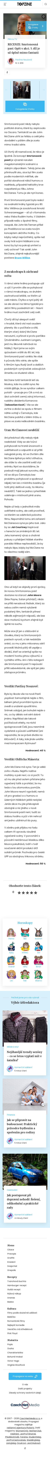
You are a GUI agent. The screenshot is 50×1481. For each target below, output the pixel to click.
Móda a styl (12, 1046)
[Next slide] (41, 90)
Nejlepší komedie (15, 1325)
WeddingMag (33, 1440)
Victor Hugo (13, 1360)
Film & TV (12, 39)
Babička (11, 1316)
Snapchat (12, 1266)
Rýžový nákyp (14, 1293)
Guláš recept (14, 1289)
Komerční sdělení (23, 1067)
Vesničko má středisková (19, 1329)
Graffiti (10, 1257)
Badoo (10, 1301)
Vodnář (11, 966)
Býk (25, 938)
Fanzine (24, 1436)
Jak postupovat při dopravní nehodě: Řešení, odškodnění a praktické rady (23, 1201)
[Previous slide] (8, 90)
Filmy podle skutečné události (22, 1312)
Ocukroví (21, 1443)
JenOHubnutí (33, 1443)
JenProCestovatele (16, 1440)
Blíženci (38, 980)
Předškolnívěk (12, 1436)
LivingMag (11, 1443)
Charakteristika (15, 1352)
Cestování (12, 1190)
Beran (38, 966)
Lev (11, 980)
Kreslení (11, 1262)
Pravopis (11, 1253)
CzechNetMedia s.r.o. (29, 1418)
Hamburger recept (17, 1285)
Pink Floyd (12, 1333)
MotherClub (35, 1430)
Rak (25, 980)
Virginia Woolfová (16, 1364)
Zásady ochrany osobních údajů (25, 1392)
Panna (11, 938)
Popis (10, 1344)
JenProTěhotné (28, 1433)
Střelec (25, 952)
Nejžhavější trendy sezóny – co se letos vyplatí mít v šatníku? (24, 1056)
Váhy (25, 966)
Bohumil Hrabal (15, 1356)
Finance (11, 1114)
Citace (10, 1249)
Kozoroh (38, 938)
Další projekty (25, 1388)
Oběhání (14, 1433)
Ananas (11, 1297)
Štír (38, 952)
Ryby (11, 952)
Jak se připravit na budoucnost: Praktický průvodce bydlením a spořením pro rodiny (22, 1126)
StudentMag (35, 1436)
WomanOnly (22, 1430)
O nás (25, 1384)
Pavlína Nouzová (23, 59)
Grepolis (11, 1270)
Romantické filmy (16, 1321)
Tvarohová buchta (16, 1281)
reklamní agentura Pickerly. (21, 1427)
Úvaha (10, 1348)
